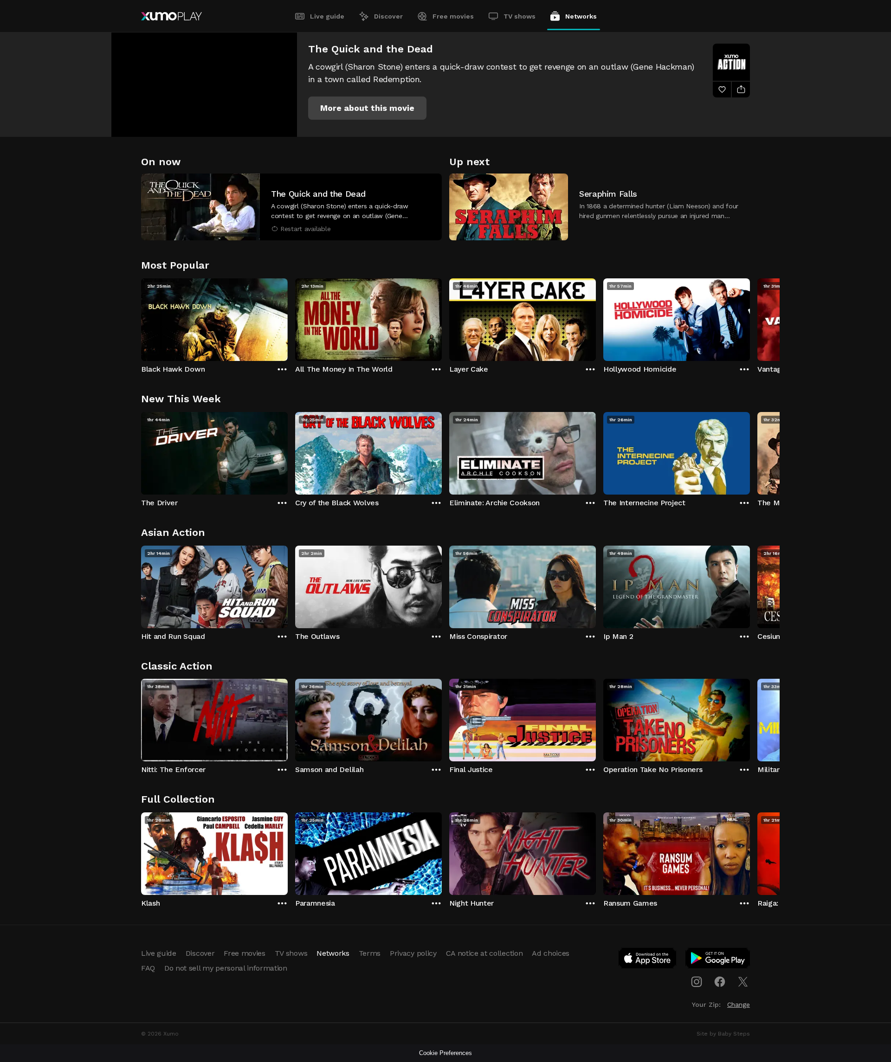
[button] (367, 108)
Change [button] (738, 1004)
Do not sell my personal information (225, 968)
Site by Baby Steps (723, 1033)
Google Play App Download (718, 960)
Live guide (327, 16)
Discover (388, 16)
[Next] (750, 317)
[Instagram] (697, 982)
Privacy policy (413, 953)
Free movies (453, 16)
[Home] (171, 16)
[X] (743, 982)
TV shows (520, 16)
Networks (581, 16)
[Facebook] (720, 982)
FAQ (148, 968)
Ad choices (550, 953)
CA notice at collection (484, 953)
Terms (370, 953)
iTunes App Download (648, 960)
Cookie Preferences (445, 1052)
